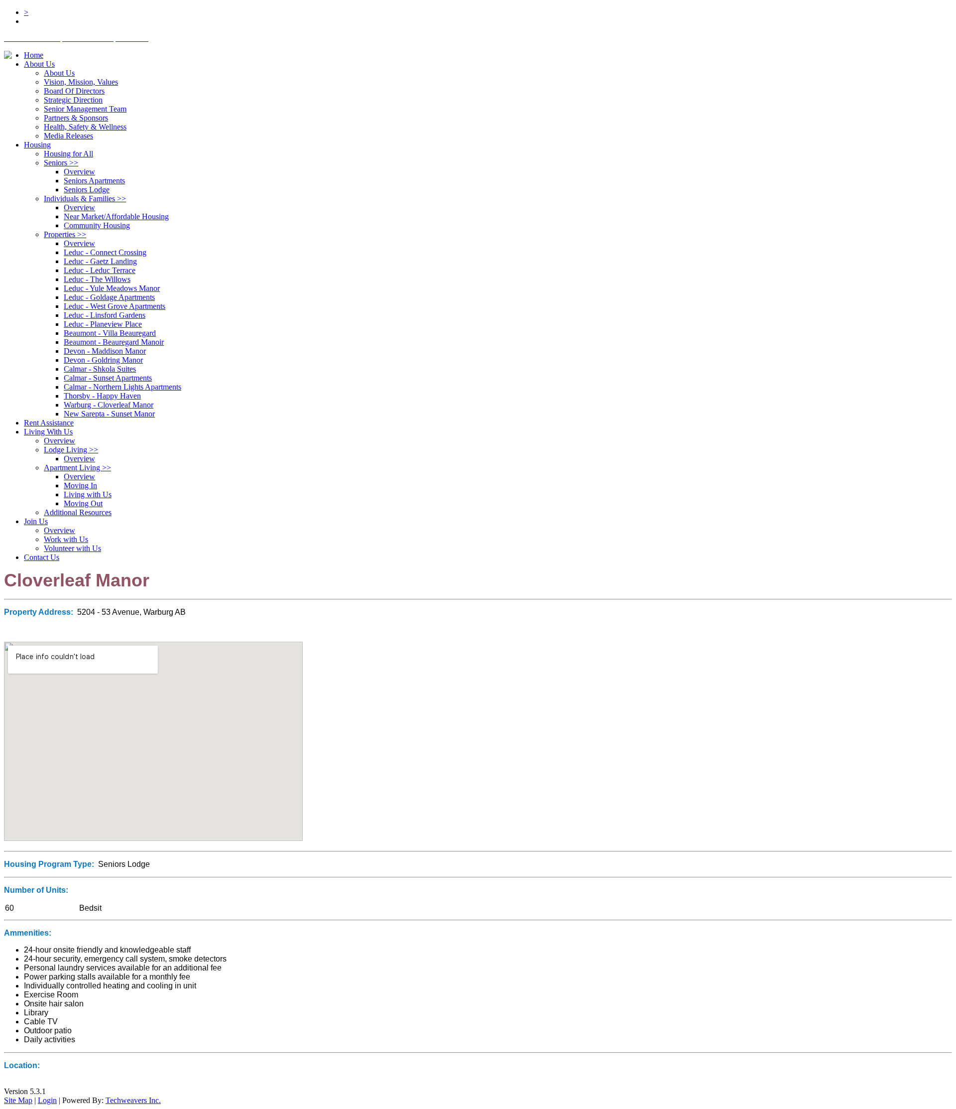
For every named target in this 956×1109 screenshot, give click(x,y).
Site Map (18, 1100)
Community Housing (97, 225)
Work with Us (66, 539)
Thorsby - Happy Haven (102, 396)
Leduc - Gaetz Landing (100, 261)
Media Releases (68, 136)
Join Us (36, 521)
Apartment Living (77, 467)
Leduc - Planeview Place (103, 324)
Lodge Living (71, 449)
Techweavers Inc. (133, 1100)
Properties (65, 234)
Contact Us (41, 557)
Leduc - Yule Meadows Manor (112, 288)
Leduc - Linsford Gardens (104, 315)
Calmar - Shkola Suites (100, 369)
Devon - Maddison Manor (105, 351)
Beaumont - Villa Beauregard (110, 333)
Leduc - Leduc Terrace (99, 270)
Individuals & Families (85, 198)
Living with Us (88, 494)
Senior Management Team (85, 109)
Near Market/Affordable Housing (116, 216)
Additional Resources (78, 512)
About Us (39, 64)
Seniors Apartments (94, 180)
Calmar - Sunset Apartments (108, 378)
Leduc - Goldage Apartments (109, 297)
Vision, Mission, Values (81, 82)
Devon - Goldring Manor (103, 360)
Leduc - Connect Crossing (105, 252)
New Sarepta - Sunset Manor (109, 414)
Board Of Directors (74, 91)
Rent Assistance (49, 422)
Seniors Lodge (87, 189)
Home (33, 55)
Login (47, 1100)
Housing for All (68, 153)
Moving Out (83, 503)
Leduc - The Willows (97, 279)
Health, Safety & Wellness (85, 127)
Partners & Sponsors (76, 118)
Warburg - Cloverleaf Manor (108, 405)
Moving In (80, 485)
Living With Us (48, 431)
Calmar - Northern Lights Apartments (122, 387)
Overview (79, 171)
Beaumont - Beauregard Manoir (114, 342)
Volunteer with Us (72, 548)
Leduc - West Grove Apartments (114, 306)
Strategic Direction (73, 100)
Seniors (61, 162)
